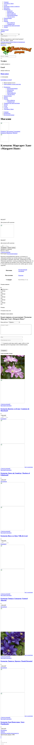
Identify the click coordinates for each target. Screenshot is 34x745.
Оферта (3, 731)
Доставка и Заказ (9, 3)
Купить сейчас (11, 247)
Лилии (6, 27)
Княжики (10, 11)
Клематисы (7, 9)
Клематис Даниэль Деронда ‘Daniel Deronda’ (17, 661)
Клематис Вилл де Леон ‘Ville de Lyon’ (14, 536)
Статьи (6, 107)
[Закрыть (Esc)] (1, 742)
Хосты (6, 19)
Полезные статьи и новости (12, 6)
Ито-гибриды (11, 22)
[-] (1, 246)
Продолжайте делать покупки (12, 84)
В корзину (3, 247)
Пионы (6, 21)
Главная (6, 2)
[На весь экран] (4, 742)
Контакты (6, 8)
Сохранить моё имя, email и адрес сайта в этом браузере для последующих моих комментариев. (15, 344)
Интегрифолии (11, 13)
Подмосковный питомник (22, 270)
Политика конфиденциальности (10, 733)
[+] (8, 246)
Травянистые (11, 24)
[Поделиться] (3, 742)
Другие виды (11, 16)
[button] (12, 39)
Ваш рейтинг (5, 322)
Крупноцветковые (12, 15)
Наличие (20, 275)
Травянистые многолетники (12, 25)
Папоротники (8, 18)
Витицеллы (10, 12)
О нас (5, 5)
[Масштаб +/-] (6, 742)
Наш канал (5, 74)
